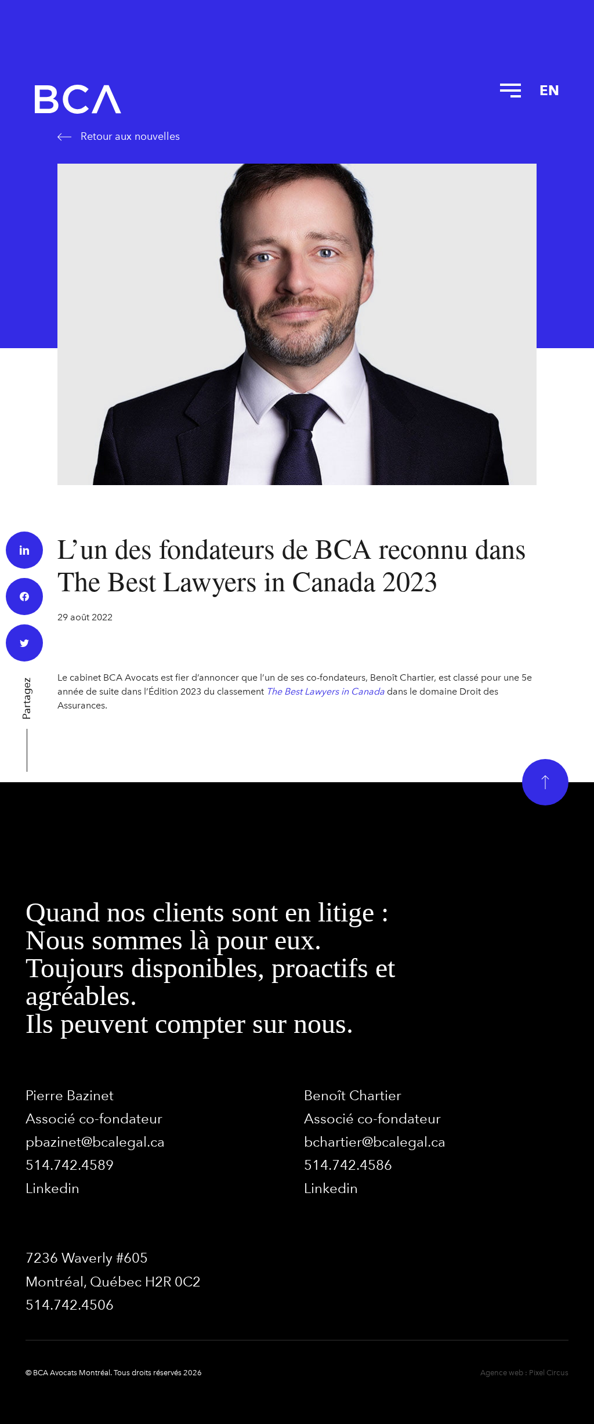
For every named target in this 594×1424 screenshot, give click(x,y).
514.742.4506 (70, 1304)
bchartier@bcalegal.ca (375, 1141)
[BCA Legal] (78, 99)
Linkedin (52, 1188)
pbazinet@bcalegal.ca (95, 1141)
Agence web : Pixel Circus (524, 1372)
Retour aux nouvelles (130, 136)
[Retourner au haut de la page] (545, 782)
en (549, 90)
